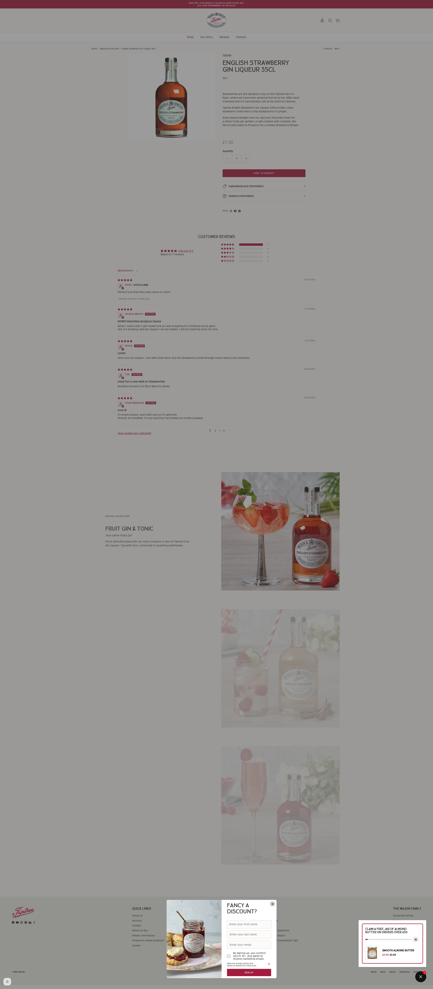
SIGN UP (249, 972)
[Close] (272, 904)
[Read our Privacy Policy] (269, 964)
